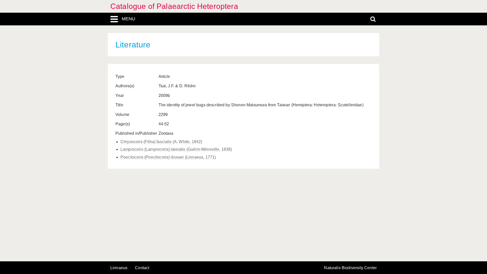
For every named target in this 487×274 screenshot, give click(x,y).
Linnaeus (118, 268)
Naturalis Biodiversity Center (350, 268)
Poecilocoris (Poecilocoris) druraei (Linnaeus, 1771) (168, 157)
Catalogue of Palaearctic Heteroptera (174, 6)
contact (142, 268)
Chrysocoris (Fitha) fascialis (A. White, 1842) (161, 142)
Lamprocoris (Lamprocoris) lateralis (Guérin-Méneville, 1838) (176, 149)
